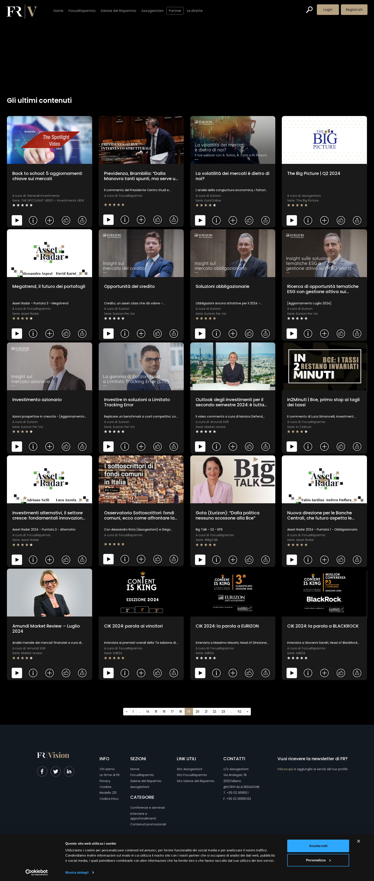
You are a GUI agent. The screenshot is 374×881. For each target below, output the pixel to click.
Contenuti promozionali (148, 824)
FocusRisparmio (142, 775)
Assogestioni (139, 787)
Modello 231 (108, 793)
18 (180, 711)
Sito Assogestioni (189, 769)
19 (188, 711)
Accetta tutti (318, 846)
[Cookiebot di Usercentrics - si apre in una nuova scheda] (37, 872)
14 (147, 711)
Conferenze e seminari (147, 807)
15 (156, 711)
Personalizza (316, 860)
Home (134, 769)
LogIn (327, 9)
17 (172, 711)
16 (164, 711)
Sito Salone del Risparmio (195, 781)
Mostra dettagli (77, 872)
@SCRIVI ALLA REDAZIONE (241, 787)
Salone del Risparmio (145, 781)
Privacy (105, 781)
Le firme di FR (109, 775)
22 (214, 711)
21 (206, 711)
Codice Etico (109, 799)
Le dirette (195, 10)
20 (197, 711)
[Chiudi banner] (358, 841)
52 (239, 711)
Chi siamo (107, 769)
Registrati (354, 9)
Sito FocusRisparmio (192, 775)
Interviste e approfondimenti (143, 816)
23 (223, 711)
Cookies (105, 787)
